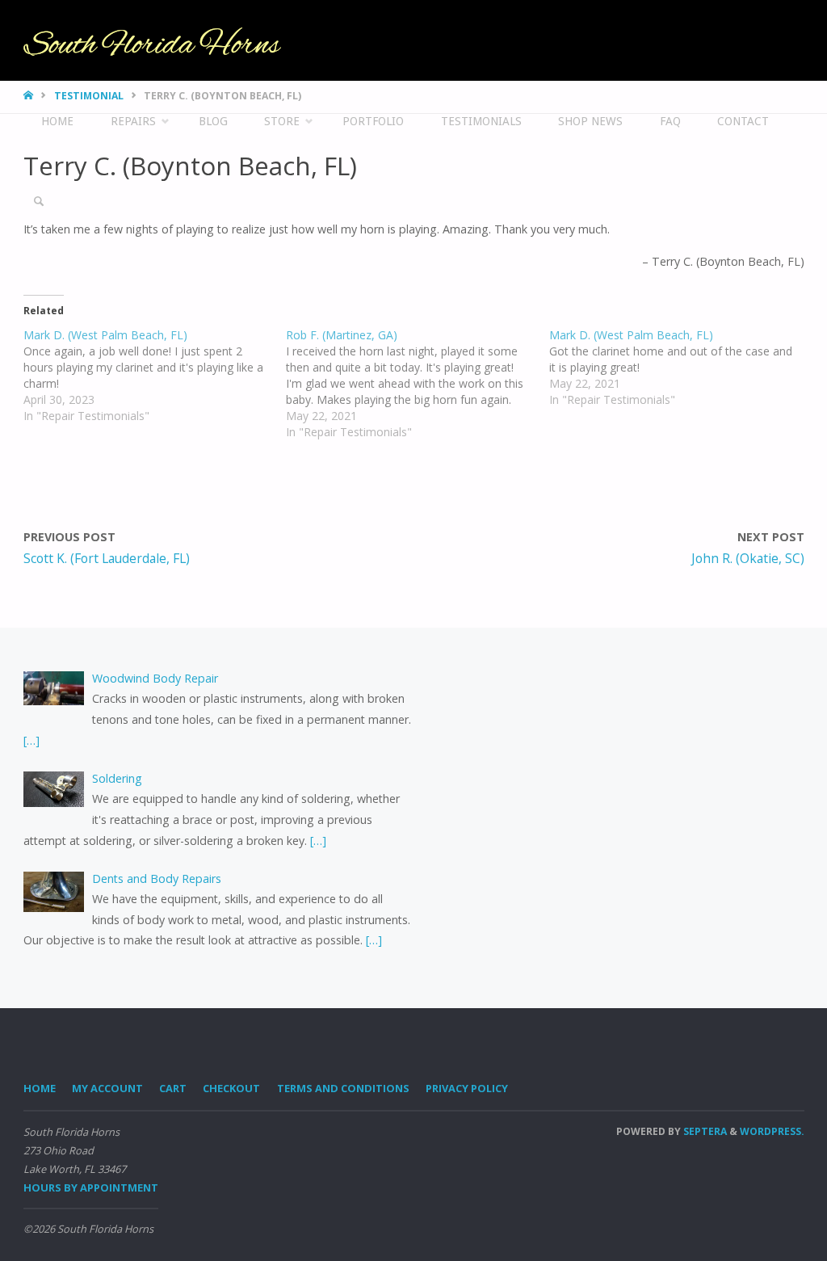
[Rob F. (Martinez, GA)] (417, 383)
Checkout (231, 1088)
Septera (704, 1131)
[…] (31, 740)
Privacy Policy (467, 1088)
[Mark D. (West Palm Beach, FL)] (155, 375)
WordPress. (772, 1131)
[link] (38, 202)
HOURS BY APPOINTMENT (90, 1187)
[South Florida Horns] (152, 40)
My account (107, 1088)
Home (39, 1088)
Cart (173, 1088)
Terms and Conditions (343, 1088)
